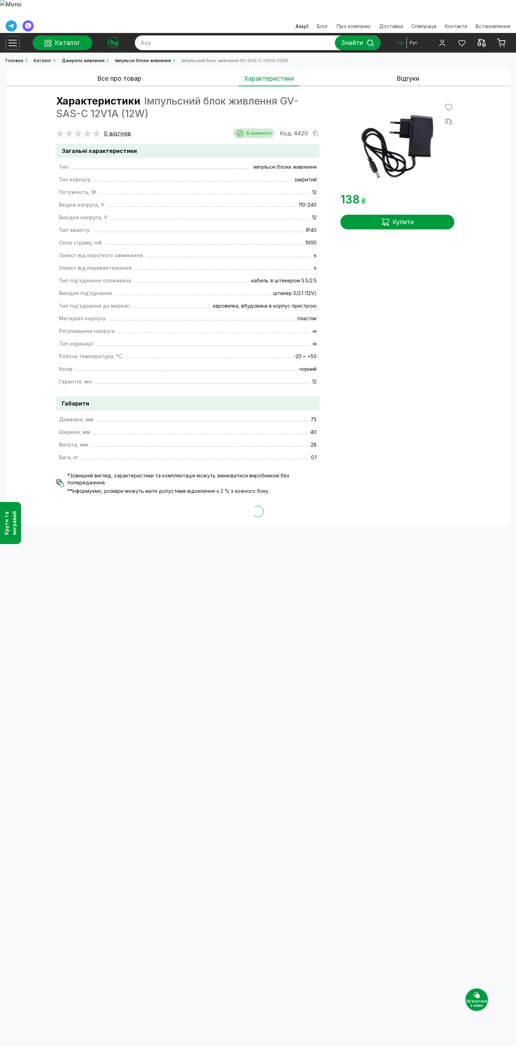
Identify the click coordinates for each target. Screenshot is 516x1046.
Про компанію (354, 26)
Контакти (456, 26)
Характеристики (269, 78)
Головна (14, 60)
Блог (322, 26)
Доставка (391, 26)
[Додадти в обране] (448, 107)
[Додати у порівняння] (448, 121)
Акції (302, 26)
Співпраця (423, 26)
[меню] (13, 43)
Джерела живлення (83, 60)
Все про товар (119, 78)
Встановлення (493, 26)
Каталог (42, 60)
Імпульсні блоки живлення (143, 60)
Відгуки (408, 78)
